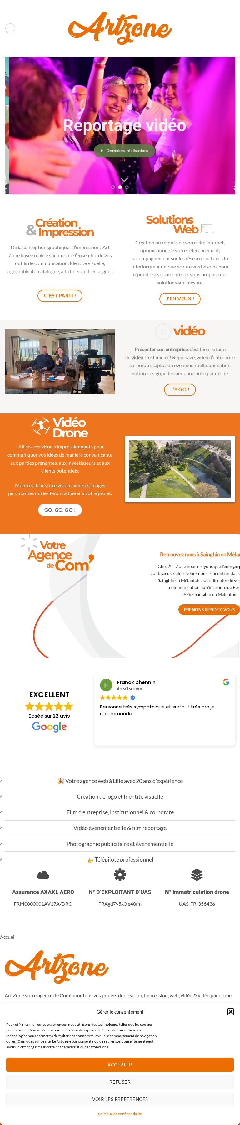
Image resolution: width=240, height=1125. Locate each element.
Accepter (120, 1064)
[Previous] (17, 125)
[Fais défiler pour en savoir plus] (120, 180)
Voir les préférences (120, 1099)
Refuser (120, 1082)
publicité (27, 271)
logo (11, 271)
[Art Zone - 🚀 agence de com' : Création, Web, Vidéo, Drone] (120, 28)
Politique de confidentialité (120, 1114)
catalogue (48, 271)
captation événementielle (179, 365)
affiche (68, 271)
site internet (211, 242)
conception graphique (45, 247)
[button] (231, 1012)
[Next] (222, 125)
